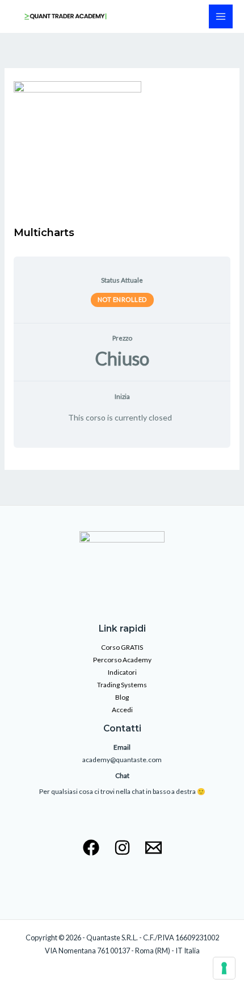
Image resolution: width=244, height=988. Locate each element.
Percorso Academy (122, 659)
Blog (122, 697)
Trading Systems (122, 684)
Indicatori (122, 672)
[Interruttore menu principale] (221, 16)
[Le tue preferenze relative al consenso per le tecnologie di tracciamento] (224, 968)
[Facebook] (91, 847)
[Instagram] (122, 847)
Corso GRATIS (122, 647)
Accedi (122, 709)
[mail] (153, 847)
